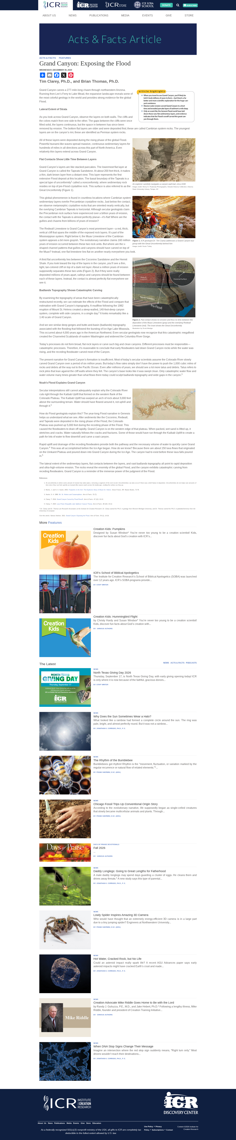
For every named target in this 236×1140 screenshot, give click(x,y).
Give (169, 15)
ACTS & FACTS (47, 58)
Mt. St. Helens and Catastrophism (70, 494)
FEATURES (65, 58)
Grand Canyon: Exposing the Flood (77, 515)
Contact (169, 1130)
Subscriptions (158, 1130)
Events (147, 15)
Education (96, 1123)
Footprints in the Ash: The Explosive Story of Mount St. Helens (90, 490)
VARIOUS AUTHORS (104, 628)
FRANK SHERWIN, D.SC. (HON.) (108, 772)
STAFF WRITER (102, 585)
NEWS (166, 663)
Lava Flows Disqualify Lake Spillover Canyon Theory (74, 504)
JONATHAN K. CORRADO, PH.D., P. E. (111, 728)
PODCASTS (191, 663)
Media (125, 15)
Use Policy (148, 1126)
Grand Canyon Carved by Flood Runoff (70, 499)
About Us (49, 15)
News (73, 15)
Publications (98, 15)
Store (189, 15)
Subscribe (191, 5)
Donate (166, 5)
